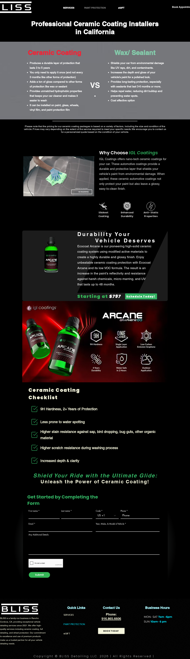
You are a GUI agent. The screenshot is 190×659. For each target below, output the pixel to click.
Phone (123, 511)
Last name (65, 511)
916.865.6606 (111, 619)
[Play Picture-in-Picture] (85, 192)
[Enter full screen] (90, 192)
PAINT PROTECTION (74, 624)
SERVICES (69, 615)
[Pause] (27, 192)
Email (30, 524)
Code (98, 511)
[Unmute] (32, 192)
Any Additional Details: (38, 535)
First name (33, 511)
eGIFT (67, 633)
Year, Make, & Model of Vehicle (110, 524)
